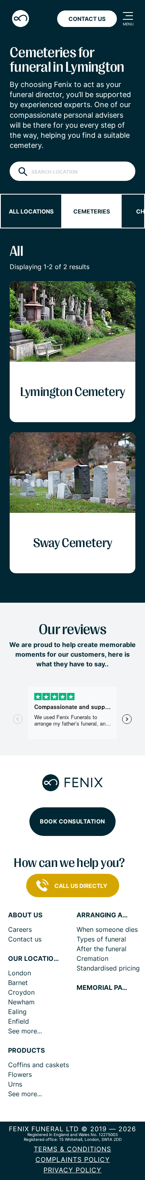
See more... (25, 1031)
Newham (21, 1002)
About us (25, 915)
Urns (15, 1084)
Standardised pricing (108, 968)
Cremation (92, 958)
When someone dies (107, 929)
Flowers (20, 1074)
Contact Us (87, 18)
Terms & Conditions (72, 1149)
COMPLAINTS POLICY (72, 1159)
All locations (31, 211)
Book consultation (72, 821)
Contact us (24, 939)
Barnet (18, 983)
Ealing (17, 1012)
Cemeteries (91, 211)
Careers (20, 929)
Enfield (18, 1021)
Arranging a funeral (103, 915)
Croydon (21, 992)
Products (26, 1050)
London (19, 973)
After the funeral (101, 949)
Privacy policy (73, 1170)
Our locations (34, 958)
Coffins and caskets (38, 1065)
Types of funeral (101, 939)
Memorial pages (103, 987)
